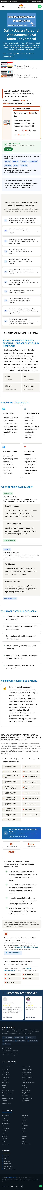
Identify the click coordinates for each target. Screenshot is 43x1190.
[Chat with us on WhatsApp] (40, 6)
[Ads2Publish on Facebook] (12, 1186)
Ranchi (24, 1141)
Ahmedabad (5, 1115)
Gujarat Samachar (7, 1093)
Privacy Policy (8, 1164)
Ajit (3, 1095)
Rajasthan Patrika (27, 1077)
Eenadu (4, 1085)
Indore (24, 1128)
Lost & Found (33, 1041)
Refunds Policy (8, 1166)
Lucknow (4, 1136)
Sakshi (24, 1085)
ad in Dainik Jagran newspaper (21, 47)
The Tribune (5, 1072)
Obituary (7, 1044)
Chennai (24, 1120)
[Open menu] (3, 6)
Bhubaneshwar (26, 1118)
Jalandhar (5, 1131)
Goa (3, 1126)
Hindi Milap (5, 1082)
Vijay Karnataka (6, 1103)
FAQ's (5, 1158)
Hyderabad (5, 1128)
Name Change (21, 1041)
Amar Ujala (25, 1080)
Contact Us (7, 1161)
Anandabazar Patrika (28, 1082)
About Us (7, 1156)
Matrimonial (8, 1037)
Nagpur (4, 1139)
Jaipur (23, 1131)
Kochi (3, 1133)
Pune (3, 1141)
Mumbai (24, 1136)
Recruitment (19, 1037)
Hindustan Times (27, 1067)
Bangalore (25, 1115)
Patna (23, 1139)
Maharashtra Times (8, 1098)
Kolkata (24, 1133)
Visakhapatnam (26, 1144)
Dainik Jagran (6, 1077)
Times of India (6, 1067)
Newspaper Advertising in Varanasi (26, 947)
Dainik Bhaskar (26, 1075)
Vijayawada (5, 1144)
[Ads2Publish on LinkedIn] (21, 1186)
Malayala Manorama (8, 1090)
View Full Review (7, 1017)
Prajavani (5, 1101)
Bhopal (4, 1118)
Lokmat (24, 1088)
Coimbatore (5, 1123)
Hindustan (5, 1080)
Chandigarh (5, 1120)
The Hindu (5, 1069)
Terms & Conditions (10, 1169)
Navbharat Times (27, 1098)
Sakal (3, 1088)
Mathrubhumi (26, 1090)
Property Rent (8, 1041)
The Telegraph (26, 1101)
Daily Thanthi (26, 1093)
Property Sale (31, 1037)
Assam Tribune (6, 1075)
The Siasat (25, 1095)
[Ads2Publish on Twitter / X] (16, 1186)
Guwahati (25, 1126)
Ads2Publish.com (11, 1177)
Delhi (23, 1123)
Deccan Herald (26, 1072)
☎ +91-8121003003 (13, 953)
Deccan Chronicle (27, 1069)
